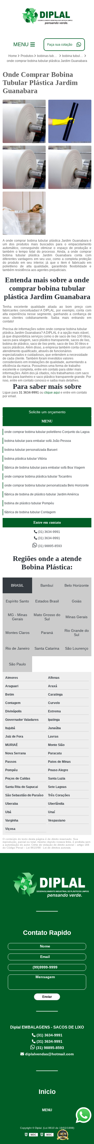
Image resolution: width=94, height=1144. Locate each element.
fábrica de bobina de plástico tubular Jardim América (41, 494)
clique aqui (52, 392)
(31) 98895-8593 (49, 546)
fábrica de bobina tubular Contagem (30, 512)
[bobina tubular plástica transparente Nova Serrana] (69, 167)
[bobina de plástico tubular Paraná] (24, 167)
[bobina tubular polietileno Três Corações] (24, 121)
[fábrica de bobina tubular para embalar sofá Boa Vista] (24, 213)
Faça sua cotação (59, 44)
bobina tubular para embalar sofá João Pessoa (37, 441)
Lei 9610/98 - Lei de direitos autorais (48, 847)
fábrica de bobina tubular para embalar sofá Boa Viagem (44, 467)
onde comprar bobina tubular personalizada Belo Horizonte (46, 485)
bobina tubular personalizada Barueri (30, 450)
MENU (47, 1110)
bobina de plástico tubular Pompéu (29, 503)
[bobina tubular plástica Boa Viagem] (69, 121)
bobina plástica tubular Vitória (25, 458)
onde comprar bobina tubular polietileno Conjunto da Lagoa (47, 432)
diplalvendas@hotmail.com (49, 1054)
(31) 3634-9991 (48, 532)
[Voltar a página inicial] (47, 16)
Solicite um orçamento (47, 412)
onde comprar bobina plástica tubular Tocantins (38, 476)
